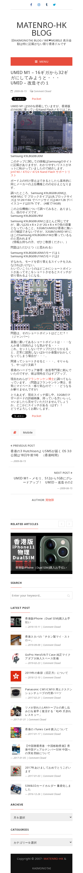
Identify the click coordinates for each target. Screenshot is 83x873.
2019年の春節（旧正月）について (46, 673)
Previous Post (23, 445)
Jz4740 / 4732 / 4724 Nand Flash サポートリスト (40, 173)
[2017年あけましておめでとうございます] (16, 771)
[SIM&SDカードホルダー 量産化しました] (16, 789)
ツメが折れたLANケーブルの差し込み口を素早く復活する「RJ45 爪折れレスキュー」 (48, 711)
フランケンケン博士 (41, 379)
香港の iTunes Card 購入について (46, 729)
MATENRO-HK (53, 858)
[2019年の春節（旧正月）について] (16, 676)
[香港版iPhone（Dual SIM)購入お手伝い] (16, 622)
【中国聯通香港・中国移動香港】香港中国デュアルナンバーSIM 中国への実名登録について (47, 749)
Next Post (62, 473)
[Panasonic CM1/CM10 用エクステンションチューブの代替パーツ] (16, 692)
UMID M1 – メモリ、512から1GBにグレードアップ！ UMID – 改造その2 (43, 480)
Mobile (28, 432)
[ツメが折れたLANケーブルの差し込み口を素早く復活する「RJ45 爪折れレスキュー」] (16, 711)
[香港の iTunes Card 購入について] (16, 732)
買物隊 (49, 500)
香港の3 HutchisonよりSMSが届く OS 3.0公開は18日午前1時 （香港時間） (41, 453)
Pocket (36, 99)
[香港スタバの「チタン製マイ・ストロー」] (16, 640)
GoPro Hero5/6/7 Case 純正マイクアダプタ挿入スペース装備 (47, 656)
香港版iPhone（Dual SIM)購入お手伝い (41, 567)
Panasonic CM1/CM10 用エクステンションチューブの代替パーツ (48, 691)
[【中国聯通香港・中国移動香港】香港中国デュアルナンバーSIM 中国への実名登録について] (16, 749)
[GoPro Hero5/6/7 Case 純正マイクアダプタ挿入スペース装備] (16, 658)
